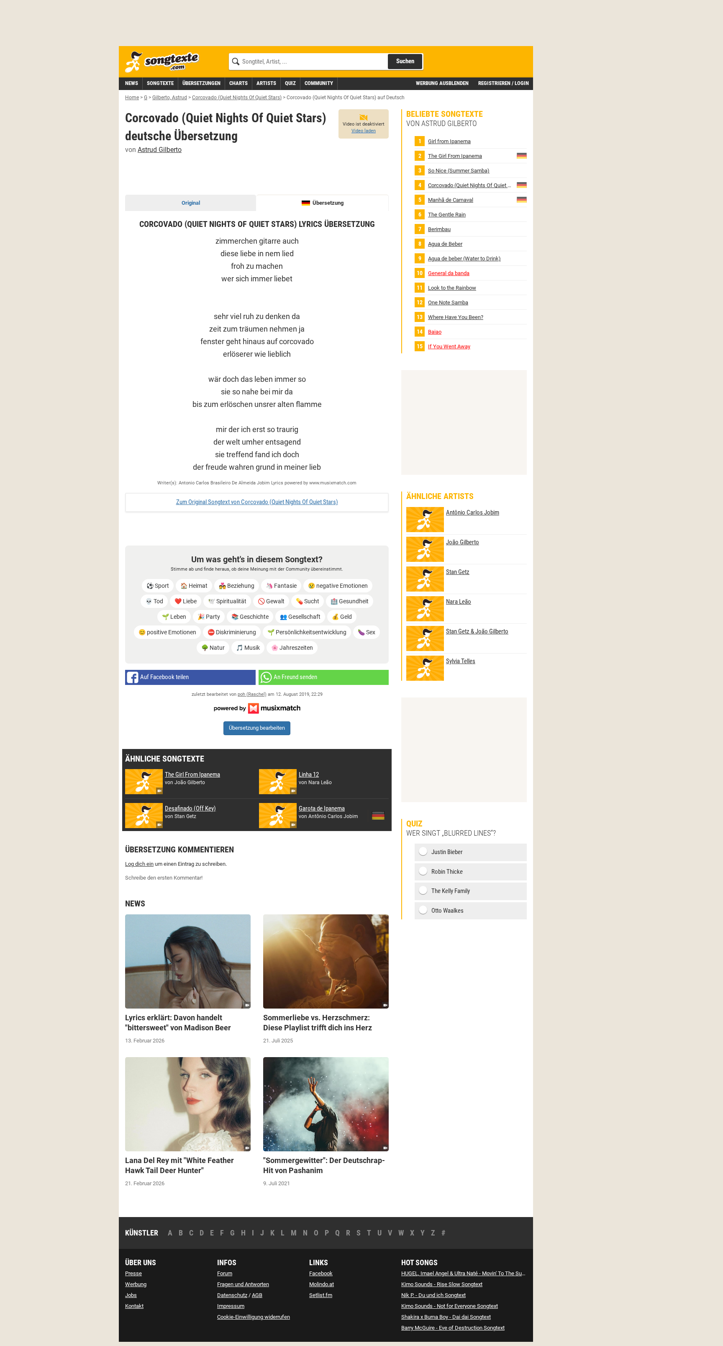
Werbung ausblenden (442, 83)
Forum (224, 1273)
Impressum (230, 1306)
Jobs (131, 1295)
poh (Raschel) (252, 694)
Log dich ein (139, 864)
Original (191, 203)
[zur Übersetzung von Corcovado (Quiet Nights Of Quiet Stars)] (522, 185)
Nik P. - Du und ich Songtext (433, 1295)
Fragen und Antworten (243, 1284)
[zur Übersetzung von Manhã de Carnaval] (522, 199)
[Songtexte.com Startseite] (165, 62)
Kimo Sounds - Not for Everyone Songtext (449, 1306)
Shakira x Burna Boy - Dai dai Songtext (446, 1317)
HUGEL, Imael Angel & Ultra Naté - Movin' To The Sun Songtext (474, 1273)
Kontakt (134, 1306)
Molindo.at (321, 1284)
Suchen (405, 61)
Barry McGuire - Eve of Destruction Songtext (453, 1328)
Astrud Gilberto (160, 150)
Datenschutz (232, 1295)
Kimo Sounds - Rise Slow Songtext (441, 1284)
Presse (133, 1273)
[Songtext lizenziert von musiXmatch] (257, 708)
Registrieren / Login (503, 83)
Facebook (321, 1273)
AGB (257, 1295)
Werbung (135, 1284)
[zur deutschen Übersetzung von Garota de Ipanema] (378, 815)
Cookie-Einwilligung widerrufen (253, 1317)
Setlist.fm (320, 1295)
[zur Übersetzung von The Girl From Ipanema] (522, 155)
